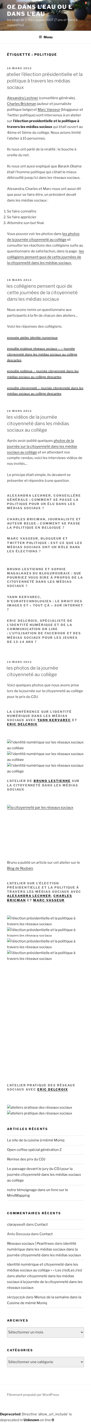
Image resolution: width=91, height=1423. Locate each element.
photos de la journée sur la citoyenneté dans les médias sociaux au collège (42, 446)
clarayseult (16, 1224)
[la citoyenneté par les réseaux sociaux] (40, 807)
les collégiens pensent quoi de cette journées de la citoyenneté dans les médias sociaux (42, 292)
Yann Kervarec (54, 720)
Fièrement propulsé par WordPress (33, 1395)
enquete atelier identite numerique (32, 337)
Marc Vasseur (49, 109)
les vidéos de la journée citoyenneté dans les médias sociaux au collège (38, 423)
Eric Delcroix (22, 724)
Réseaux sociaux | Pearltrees (30, 1243)
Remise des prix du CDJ (26, 1159)
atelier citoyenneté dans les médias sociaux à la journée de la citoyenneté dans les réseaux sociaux (45, 1282)
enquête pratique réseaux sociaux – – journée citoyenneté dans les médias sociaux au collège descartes (42, 354)
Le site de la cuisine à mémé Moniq (35, 1140)
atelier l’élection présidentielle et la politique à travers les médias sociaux (45, 81)
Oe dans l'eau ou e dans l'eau (40, 10)
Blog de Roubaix (20, 868)
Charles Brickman (21, 104)
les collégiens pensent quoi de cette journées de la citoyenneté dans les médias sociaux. (45, 257)
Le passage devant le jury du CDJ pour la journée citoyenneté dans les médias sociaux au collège (44, 1174)
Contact (41, 1224)
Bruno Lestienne (52, 781)
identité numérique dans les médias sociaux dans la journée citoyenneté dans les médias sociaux (44, 1249)
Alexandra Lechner (22, 98)
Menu (48, 37)
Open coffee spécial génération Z (34, 1150)
